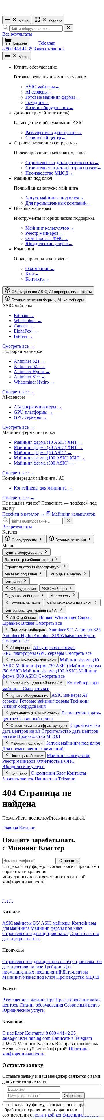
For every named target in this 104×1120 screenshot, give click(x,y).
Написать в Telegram (55, 778)
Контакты (76, 773)
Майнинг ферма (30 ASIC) (42, 665)
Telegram (46, 43)
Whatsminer (66, 617)
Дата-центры (75, 971)
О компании (43, 773)
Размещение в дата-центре (28, 999)
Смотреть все (49, 623)
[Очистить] (68, 28)
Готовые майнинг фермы (45, 701)
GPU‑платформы (19, 653)
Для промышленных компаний (33, 748)
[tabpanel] (52, 366)
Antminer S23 (88, 629)
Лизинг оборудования (24, 706)
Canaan (85, 617)
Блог (61, 773)
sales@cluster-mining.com (26, 1038)
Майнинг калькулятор (68, 755)
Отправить (68, 861)
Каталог (54, 21)
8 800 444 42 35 (17, 48)
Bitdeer (28, 623)
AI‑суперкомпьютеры (54, 647)
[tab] (48, 290)
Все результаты (17, 34)
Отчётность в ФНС (56, 761)
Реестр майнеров (19, 761)
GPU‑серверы (51, 653)
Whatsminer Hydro (77, 635)
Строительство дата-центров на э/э (36, 961)
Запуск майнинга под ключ (73, 742)
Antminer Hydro (18, 635)
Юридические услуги (23, 766)
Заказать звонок (49, 48)
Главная (10, 827)
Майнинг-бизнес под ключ (28, 977)
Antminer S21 (61, 629)
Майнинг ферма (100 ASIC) (51, 670)
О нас (8, 1033)
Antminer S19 (47, 635)
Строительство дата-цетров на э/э (35, 933)
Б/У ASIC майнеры (51, 923)
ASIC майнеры (66, 695)
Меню (23, 21)
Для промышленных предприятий (36, 969)
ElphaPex (11, 623)
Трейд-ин (79, 701)
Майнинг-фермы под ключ (57, 928)
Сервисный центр (35, 718)
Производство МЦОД (38, 736)
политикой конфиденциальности (65, 1114)
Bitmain (47, 617)
